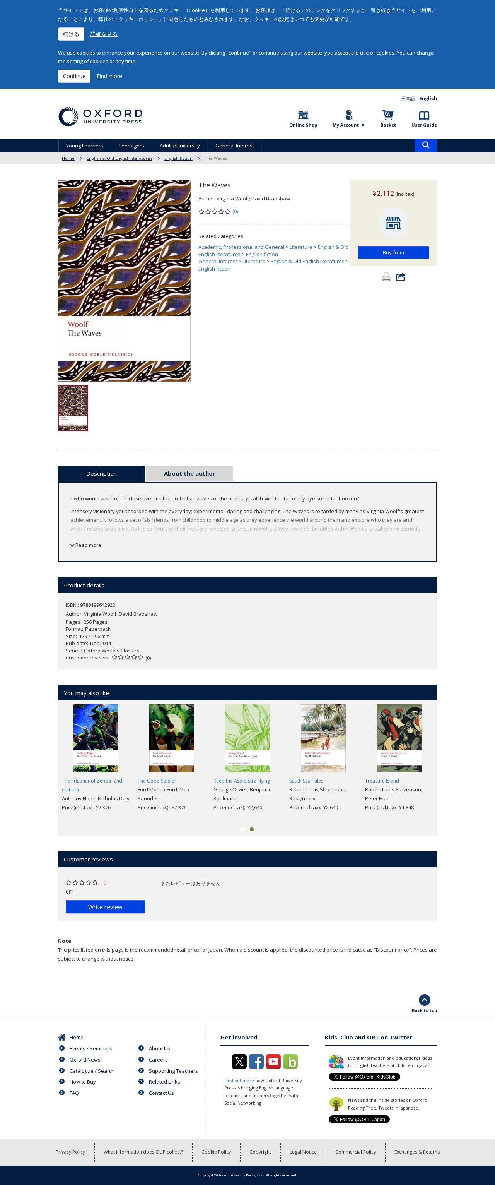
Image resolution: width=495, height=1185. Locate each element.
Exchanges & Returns (417, 1152)
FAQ (74, 1092)
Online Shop (303, 125)
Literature (301, 246)
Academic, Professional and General (241, 246)
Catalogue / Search (92, 1070)
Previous (46, 762)
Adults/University (180, 145)
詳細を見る (104, 34)
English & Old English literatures (119, 158)
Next (448, 762)
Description (101, 473)
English (428, 98)
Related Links (164, 1081)
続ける (71, 34)
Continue (74, 76)
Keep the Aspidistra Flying (241, 780)
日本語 (408, 98)
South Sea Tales (306, 780)
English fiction (178, 158)
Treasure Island (382, 780)
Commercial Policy (355, 1152)
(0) (235, 211)
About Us (159, 1048)
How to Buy (83, 1081)
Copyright (260, 1152)
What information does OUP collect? (143, 1152)
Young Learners (84, 145)
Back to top (424, 1010)
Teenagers (131, 145)
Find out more (239, 1080)
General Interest (234, 145)
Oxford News (85, 1059)
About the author (189, 473)
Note (64, 940)
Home (68, 158)
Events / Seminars (91, 1048)
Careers (158, 1059)
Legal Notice (303, 1152)
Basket (388, 125)
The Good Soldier (157, 780)
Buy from (393, 252)
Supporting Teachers (173, 1070)
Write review (105, 907)
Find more (109, 76)
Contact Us (161, 1092)
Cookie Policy (216, 1152)
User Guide (424, 125)
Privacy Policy (70, 1152)
